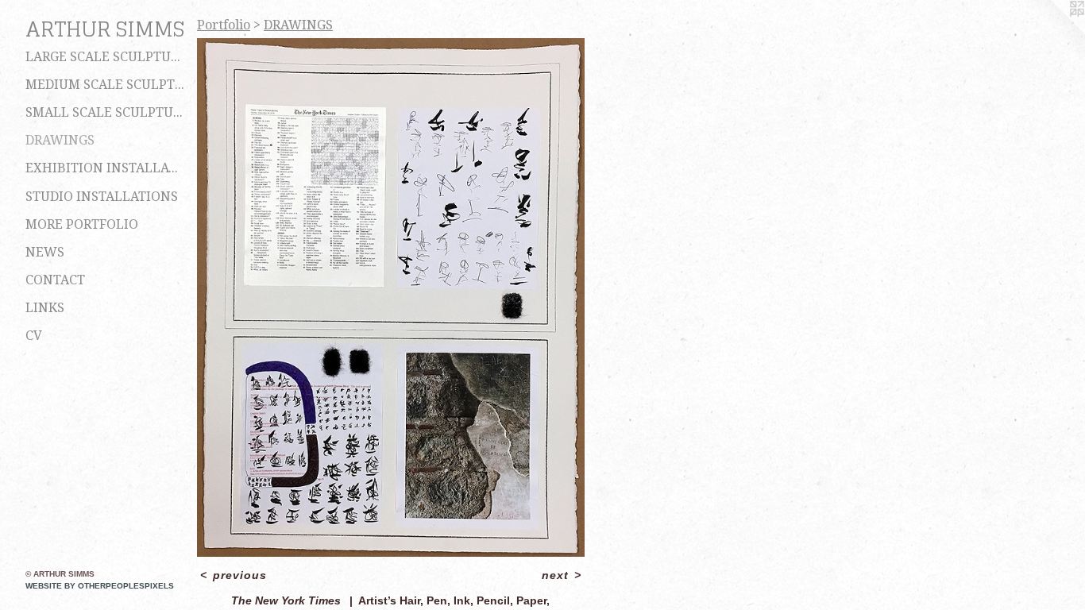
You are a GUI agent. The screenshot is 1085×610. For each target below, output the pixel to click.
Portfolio (223, 25)
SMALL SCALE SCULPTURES (104, 112)
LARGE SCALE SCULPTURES (104, 56)
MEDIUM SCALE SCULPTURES (104, 84)
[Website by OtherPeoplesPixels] (1053, 32)
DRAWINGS (60, 140)
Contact (55, 280)
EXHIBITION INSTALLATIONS (104, 168)
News (44, 252)
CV (33, 335)
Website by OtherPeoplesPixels (99, 585)
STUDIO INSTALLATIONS (101, 196)
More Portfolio (81, 224)
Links (44, 307)
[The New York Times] (391, 297)
